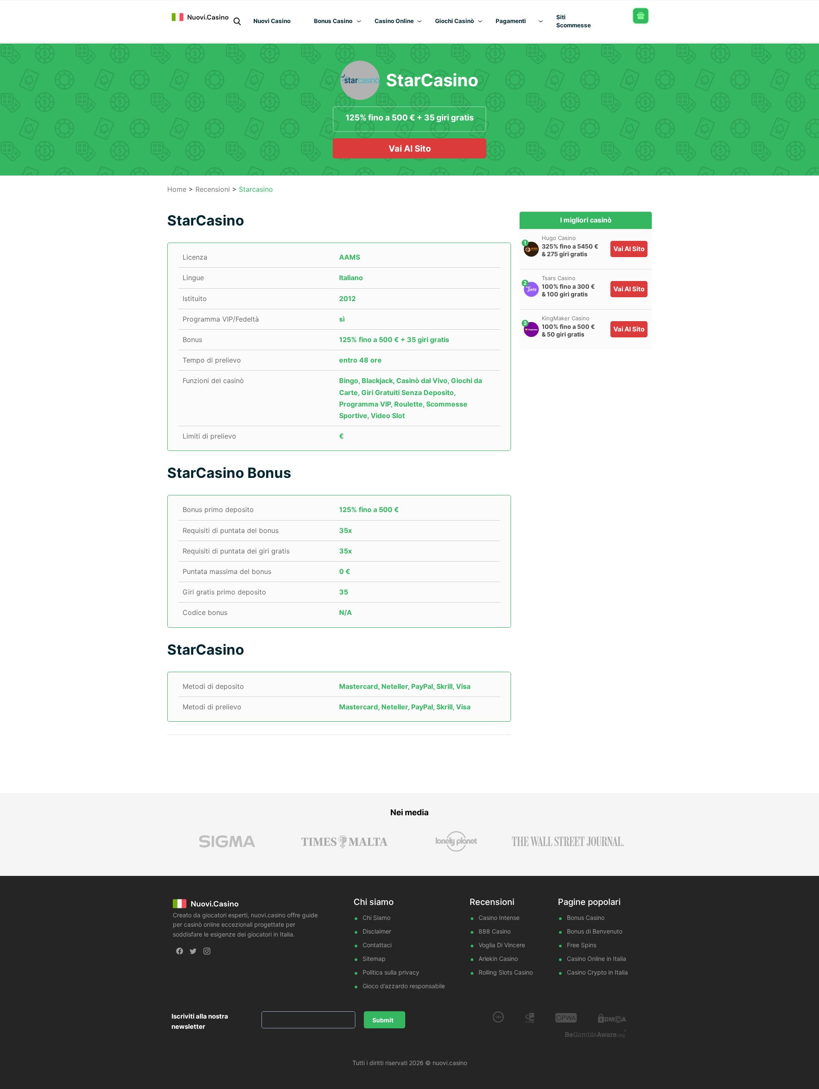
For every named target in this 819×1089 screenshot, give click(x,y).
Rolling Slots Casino (506, 972)
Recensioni (212, 189)
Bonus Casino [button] (333, 21)
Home (176, 189)
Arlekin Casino (498, 958)
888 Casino (495, 931)
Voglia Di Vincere (502, 944)
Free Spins (581, 944)
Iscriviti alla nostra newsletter (199, 1021)
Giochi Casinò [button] (454, 21)
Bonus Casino (585, 917)
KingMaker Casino (566, 318)
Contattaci (377, 944)
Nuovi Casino (271, 21)
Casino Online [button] (394, 21)
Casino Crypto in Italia (597, 972)
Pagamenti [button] (511, 21)
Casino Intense (499, 917)
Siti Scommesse (573, 21)
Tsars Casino (558, 278)
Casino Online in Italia (596, 958)
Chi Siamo (376, 917)
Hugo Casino (559, 237)
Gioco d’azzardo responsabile (404, 985)
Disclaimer (377, 931)
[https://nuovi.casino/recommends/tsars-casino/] (531, 289)
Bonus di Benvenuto (594, 931)
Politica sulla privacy (391, 972)
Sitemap (374, 958)
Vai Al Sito (410, 148)
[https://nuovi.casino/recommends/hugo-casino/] (531, 249)
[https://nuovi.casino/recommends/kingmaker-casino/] (531, 329)
